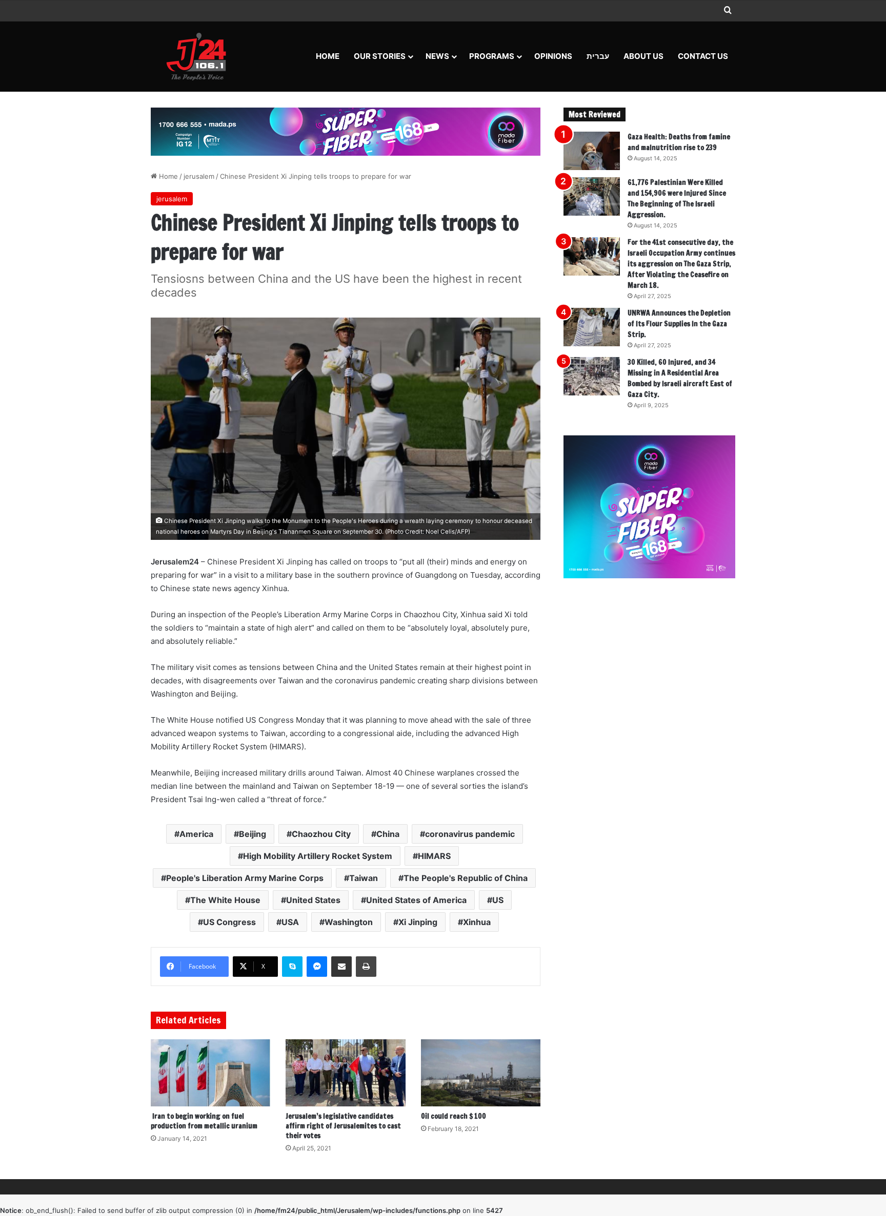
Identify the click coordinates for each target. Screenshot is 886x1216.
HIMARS (434, 856)
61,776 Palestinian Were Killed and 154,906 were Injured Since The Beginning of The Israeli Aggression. (677, 198)
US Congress (229, 922)
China (387, 834)
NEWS (437, 56)
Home (327, 56)
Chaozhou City (321, 834)
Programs (491, 56)
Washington (349, 922)
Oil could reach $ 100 (453, 1116)
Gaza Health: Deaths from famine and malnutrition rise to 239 (679, 142)
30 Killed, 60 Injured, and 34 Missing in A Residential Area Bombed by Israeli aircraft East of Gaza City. (680, 378)
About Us (643, 56)
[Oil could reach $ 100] (480, 1072)
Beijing (252, 834)
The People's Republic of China (466, 878)
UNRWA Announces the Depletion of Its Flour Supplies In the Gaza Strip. (679, 324)
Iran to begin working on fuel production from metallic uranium (204, 1121)
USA (290, 922)
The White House (225, 900)
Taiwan (363, 878)
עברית (598, 56)
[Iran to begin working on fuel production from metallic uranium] (210, 1073)
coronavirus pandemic (470, 834)
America (196, 834)
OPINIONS (553, 56)
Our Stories (380, 56)
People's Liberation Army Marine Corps (245, 878)
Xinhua (477, 922)
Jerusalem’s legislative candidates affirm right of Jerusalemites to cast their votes (343, 1126)
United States (313, 900)
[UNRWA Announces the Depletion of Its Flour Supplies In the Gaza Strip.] (591, 327)
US (498, 900)
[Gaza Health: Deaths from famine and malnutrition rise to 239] (591, 151)
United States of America (416, 900)
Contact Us (703, 56)
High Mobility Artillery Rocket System (317, 856)
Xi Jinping (417, 922)
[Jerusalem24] (200, 56)
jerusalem (199, 176)
